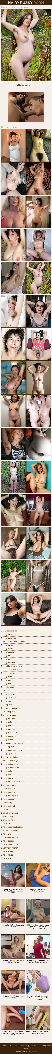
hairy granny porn (10, 733)
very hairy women (10, 848)
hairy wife (6, 858)
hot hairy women (9, 747)
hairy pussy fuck (9, 719)
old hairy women (9, 785)
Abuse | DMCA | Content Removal (14, 1046)
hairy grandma (8, 729)
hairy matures (8, 771)
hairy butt (6, 684)
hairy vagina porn (10, 844)
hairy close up (8, 694)
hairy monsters (8, 740)
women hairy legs (10, 760)
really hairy (7, 802)
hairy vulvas (7, 855)
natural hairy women (11, 781)
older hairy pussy (10, 788)
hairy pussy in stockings (12, 827)
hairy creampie (9, 698)
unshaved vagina (10, 837)
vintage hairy (8, 851)
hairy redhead (8, 806)
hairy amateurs (9, 635)
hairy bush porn (9, 736)
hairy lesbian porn (10, 764)
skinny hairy (7, 816)
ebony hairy (7, 705)
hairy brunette (8, 680)
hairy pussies (8, 799)
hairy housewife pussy (12, 750)
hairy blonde (8, 677)
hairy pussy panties (10, 795)
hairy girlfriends (9, 722)
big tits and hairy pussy (12, 670)
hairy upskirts (8, 841)
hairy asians (7, 645)
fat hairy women (9, 715)
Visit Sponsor (26, 85)
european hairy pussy (11, 708)
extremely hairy (9, 712)
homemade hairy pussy (12, 743)
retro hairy (6, 809)
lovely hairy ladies (10, 757)
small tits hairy (8, 820)
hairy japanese (9, 753)
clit (3, 691)
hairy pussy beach (10, 663)
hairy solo (6, 823)
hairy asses (7, 649)
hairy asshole (8, 652)
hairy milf (6, 774)
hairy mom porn (9, 778)
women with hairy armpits (13, 642)
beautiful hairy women (12, 666)
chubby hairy (8, 687)
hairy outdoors (8, 792)
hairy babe (7, 656)
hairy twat (6, 834)
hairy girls (6, 726)
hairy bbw (6, 659)
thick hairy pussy (9, 830)
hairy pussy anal (9, 638)
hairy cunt (6, 701)
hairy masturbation (10, 767)
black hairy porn (9, 673)
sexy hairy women (10, 813)
